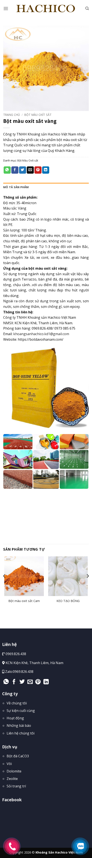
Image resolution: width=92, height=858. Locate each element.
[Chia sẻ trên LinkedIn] (45, 170)
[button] (5, 8)
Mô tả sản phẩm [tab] (16, 187)
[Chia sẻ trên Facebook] (14, 170)
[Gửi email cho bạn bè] (30, 170)
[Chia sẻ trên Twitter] (22, 170)
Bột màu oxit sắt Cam (24, 601)
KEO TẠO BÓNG (68, 601)
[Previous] (4, 584)
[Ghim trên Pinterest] (38, 170)
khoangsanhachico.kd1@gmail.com (41, 334)
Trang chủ (11, 115)
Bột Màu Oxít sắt (38, 115)
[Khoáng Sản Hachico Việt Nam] (46, 8)
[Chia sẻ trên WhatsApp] (7, 170)
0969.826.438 (23, 671)
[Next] (87, 584)
